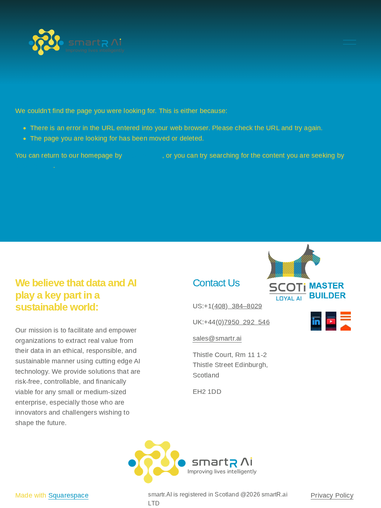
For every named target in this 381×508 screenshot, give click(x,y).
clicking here (143, 155)
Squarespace (68, 495)
